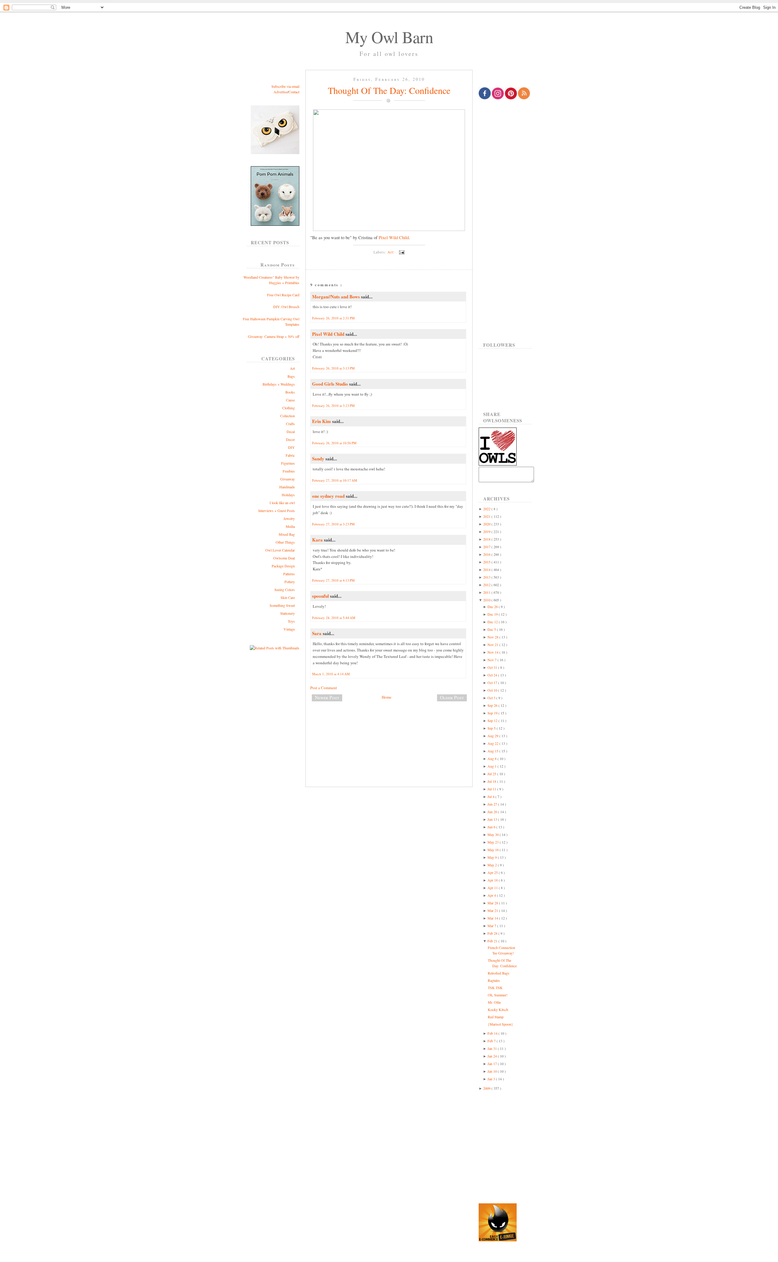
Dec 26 (493, 606)
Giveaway (287, 478)
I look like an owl (282, 502)
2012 (487, 584)
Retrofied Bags (498, 973)
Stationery (287, 613)
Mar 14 (493, 918)
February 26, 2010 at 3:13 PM (333, 368)
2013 (487, 577)
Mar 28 (493, 902)
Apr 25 (493, 872)
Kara (318, 539)
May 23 (493, 842)
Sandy (318, 458)
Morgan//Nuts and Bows (336, 296)
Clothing (288, 407)
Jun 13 (492, 819)
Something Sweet (282, 605)
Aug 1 (492, 766)
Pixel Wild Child (394, 237)
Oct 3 (491, 697)
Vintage (289, 629)
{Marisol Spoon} (500, 1024)
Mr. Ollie (494, 1002)
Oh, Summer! (498, 994)
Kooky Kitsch (498, 1009)
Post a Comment (323, 687)
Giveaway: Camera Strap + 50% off (273, 336)
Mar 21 (493, 910)
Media (290, 526)
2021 (487, 516)
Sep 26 (492, 705)
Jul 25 (492, 773)
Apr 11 (493, 887)
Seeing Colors (284, 589)
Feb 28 (492, 933)
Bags (291, 376)
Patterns (289, 573)
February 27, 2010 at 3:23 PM (333, 524)
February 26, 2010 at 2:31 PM (333, 318)
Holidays (288, 494)
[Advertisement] (389, 726)
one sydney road (329, 496)
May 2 (492, 864)
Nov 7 (492, 659)
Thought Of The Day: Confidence (389, 90)
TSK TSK (495, 987)
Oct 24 (492, 674)
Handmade (287, 486)
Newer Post (327, 697)
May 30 (493, 834)
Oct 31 (492, 667)
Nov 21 (493, 644)
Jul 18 (492, 781)
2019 (487, 531)
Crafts (290, 423)
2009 (487, 1088)
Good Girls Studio (330, 383)
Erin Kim (322, 421)
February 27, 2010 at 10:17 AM (334, 480)
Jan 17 (492, 1063)
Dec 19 (493, 614)
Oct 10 (492, 690)
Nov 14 (493, 652)
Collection (287, 415)
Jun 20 (492, 811)
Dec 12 (493, 621)
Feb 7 (492, 1040)
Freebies (289, 471)
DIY (291, 447)
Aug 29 (493, 735)
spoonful (321, 596)
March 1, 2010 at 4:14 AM (331, 674)
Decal (291, 431)
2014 (487, 569)
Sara (317, 633)
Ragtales (494, 980)
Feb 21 (492, 940)
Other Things (285, 542)
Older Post (452, 697)
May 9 (492, 857)
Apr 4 (492, 895)
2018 (487, 539)
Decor (290, 439)
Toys (291, 621)
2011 (487, 592)
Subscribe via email (285, 86)
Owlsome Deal (284, 557)
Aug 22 (493, 743)
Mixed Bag (287, 534)
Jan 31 (492, 1048)
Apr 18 (493, 880)
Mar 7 (492, 925)
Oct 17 (492, 682)
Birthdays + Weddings (279, 384)
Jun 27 (492, 804)
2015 (487, 561)
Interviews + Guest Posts (276, 510)
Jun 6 (491, 826)
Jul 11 (492, 788)
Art (292, 368)
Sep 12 (492, 720)
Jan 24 (492, 1056)
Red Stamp (496, 1016)
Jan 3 (491, 1078)
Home (386, 697)
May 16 (493, 849)
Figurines (288, 463)
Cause (290, 399)
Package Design (283, 565)
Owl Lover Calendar (280, 550)
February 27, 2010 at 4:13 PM (333, 580)
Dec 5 (492, 629)
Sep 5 (492, 728)
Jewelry (289, 518)
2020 (487, 523)
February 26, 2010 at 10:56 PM (334, 443)
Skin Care (288, 597)
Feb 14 (492, 1033)
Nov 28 (493, 636)
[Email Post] (400, 251)
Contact (293, 91)
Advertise (280, 91)
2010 (487, 599)
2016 (487, 554)
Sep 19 (492, 712)
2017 (487, 546)
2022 (487, 508)
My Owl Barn (389, 37)
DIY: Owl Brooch (286, 306)
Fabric (290, 455)
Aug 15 (493, 750)
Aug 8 (492, 758)
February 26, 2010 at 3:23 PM (333, 405)
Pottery (289, 581)
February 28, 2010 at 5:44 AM (333, 617)
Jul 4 (491, 796)
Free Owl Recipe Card (283, 294)
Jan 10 (492, 1071)
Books (290, 392)
